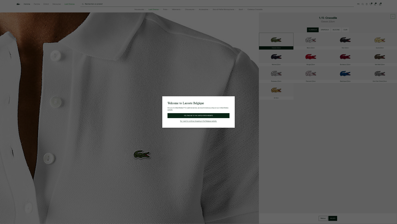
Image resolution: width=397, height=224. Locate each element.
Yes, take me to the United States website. (198, 115)
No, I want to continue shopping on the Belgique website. (198, 121)
